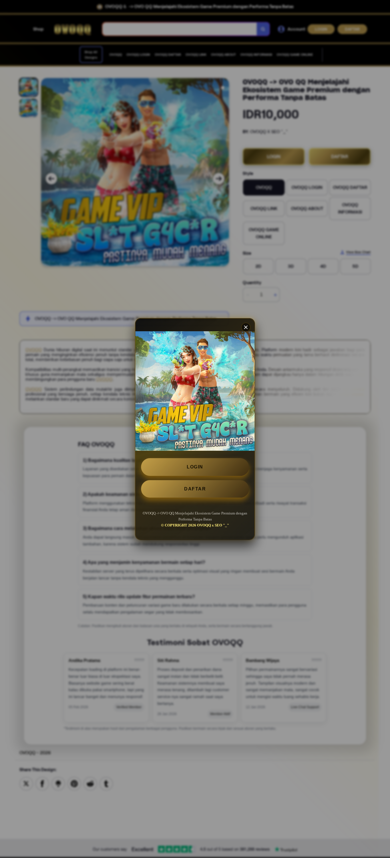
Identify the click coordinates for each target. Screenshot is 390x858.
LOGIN (195, 466)
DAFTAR (195, 488)
